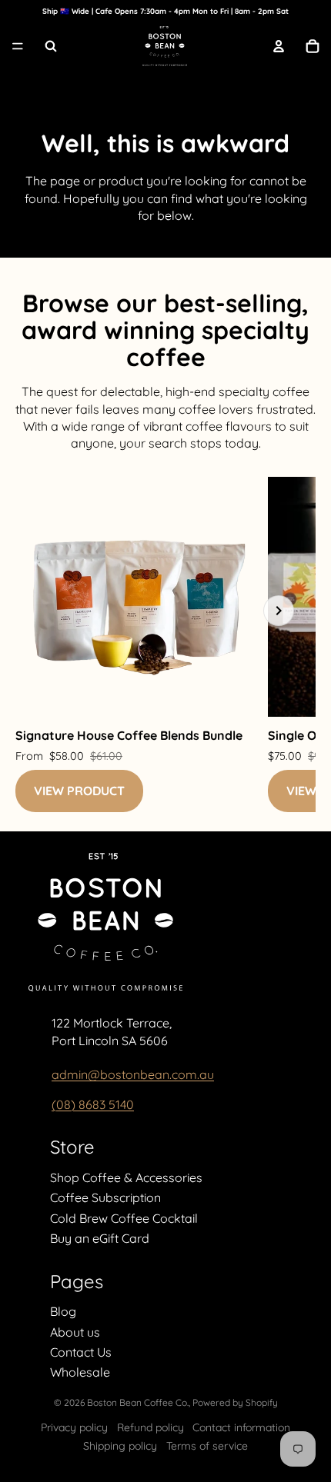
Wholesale (80, 1372)
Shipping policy (120, 1446)
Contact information (241, 1427)
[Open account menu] (279, 46)
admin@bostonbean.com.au (133, 1074)
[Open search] (51, 46)
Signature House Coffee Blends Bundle (128, 735)
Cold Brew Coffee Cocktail (124, 1218)
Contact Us (81, 1352)
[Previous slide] (52, 610)
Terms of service (207, 1446)
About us (75, 1332)
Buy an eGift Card (99, 1238)
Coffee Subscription (105, 1197)
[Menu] (17, 47)
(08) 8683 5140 (93, 1104)
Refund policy (150, 1427)
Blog (63, 1311)
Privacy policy (74, 1427)
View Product (79, 790)
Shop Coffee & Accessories (126, 1177)
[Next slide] (278, 610)
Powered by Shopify (235, 1402)
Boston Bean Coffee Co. (138, 1402)
